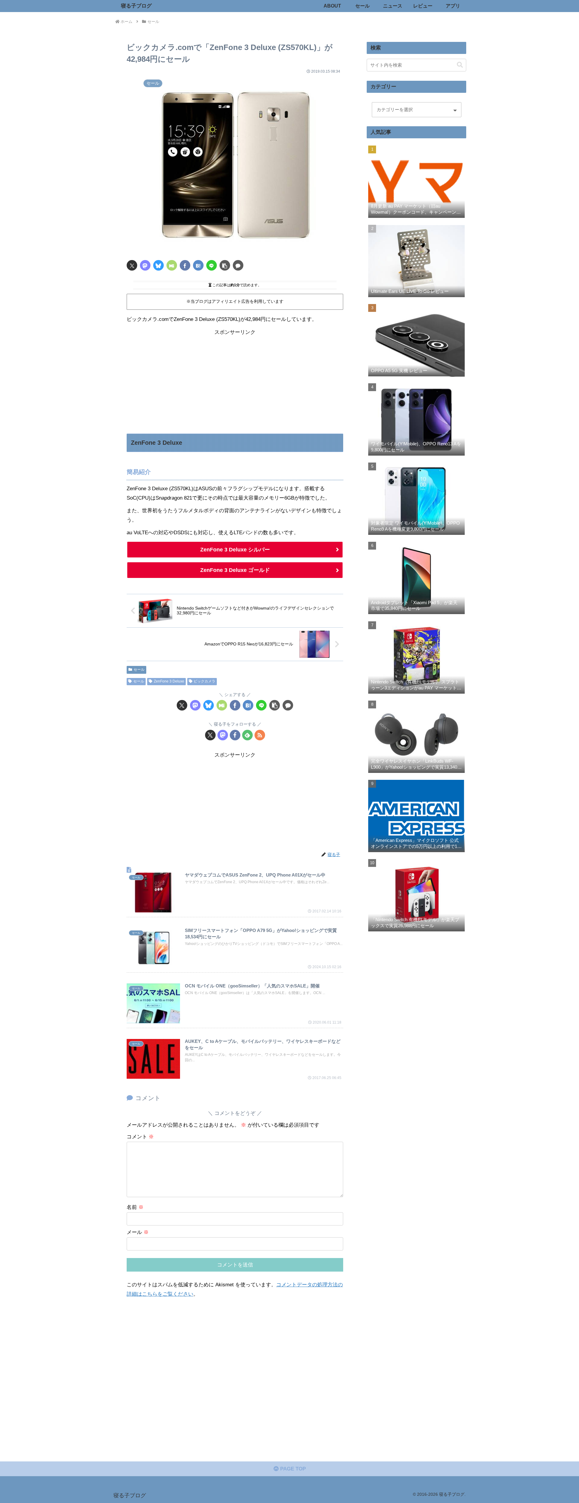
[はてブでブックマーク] (198, 265)
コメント (140, 1137)
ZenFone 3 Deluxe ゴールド (235, 570)
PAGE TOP (292, 1469)
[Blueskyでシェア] (158, 265)
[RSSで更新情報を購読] (260, 735)
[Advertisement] (235, 379)
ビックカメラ (204, 681)
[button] (225, 265)
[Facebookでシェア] (185, 265)
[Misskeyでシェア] (171, 265)
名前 (135, 1207)
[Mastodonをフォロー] (222, 735)
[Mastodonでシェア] (145, 265)
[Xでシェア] (132, 265)
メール (138, 1232)
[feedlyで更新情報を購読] (247, 735)
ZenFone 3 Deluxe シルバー (235, 550)
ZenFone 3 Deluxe (169, 681)
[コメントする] (238, 265)
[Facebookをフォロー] (235, 735)
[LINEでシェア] (211, 265)
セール (139, 669)
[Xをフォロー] (210, 735)
